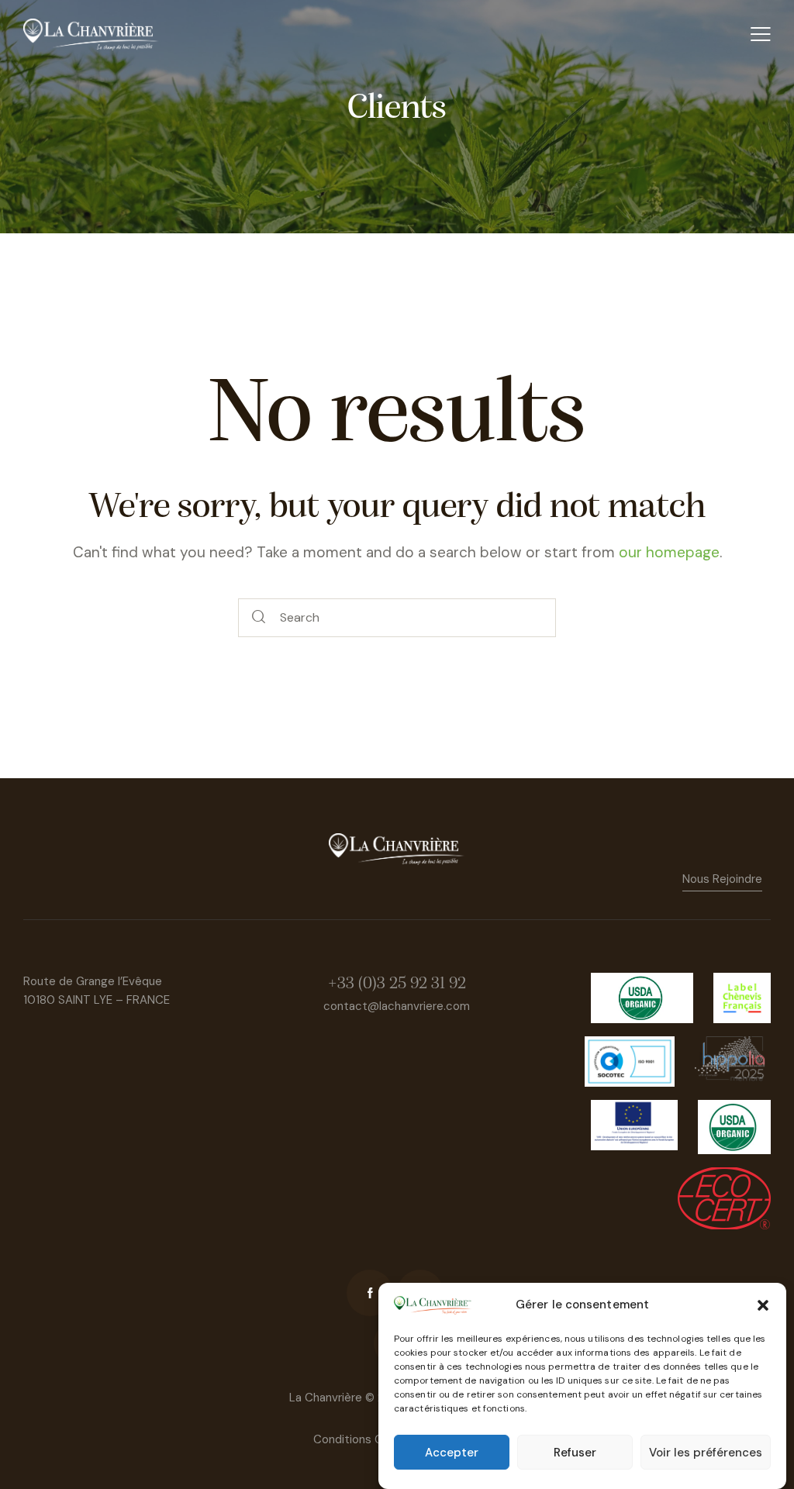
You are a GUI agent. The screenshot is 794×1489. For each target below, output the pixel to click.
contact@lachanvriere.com (396, 1006)
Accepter (451, 1452)
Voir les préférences (705, 1452)
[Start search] (259, 618)
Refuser (575, 1452)
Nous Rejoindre (722, 879)
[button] (763, 1305)
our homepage (669, 552)
